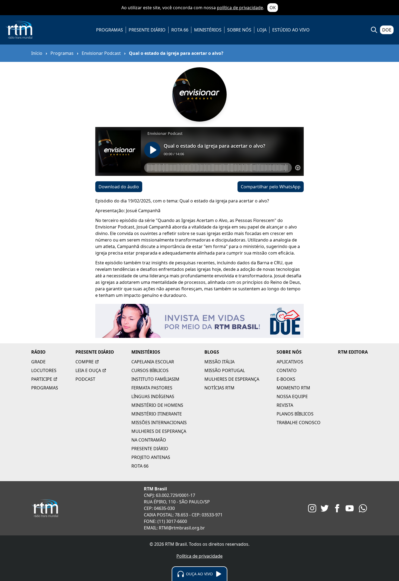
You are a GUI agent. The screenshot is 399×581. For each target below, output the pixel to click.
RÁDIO (38, 352)
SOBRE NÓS (239, 30)
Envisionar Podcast (101, 53)
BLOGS (211, 352)
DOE (386, 30)
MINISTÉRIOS (207, 30)
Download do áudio (119, 187)
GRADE (38, 362)
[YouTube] (350, 508)
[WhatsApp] (363, 508)
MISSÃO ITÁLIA (219, 362)
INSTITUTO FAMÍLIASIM (155, 379)
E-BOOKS (286, 379)
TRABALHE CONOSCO (299, 423)
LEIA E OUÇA (88, 370)
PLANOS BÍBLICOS (295, 414)
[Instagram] (312, 508)
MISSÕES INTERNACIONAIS (159, 423)
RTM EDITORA (353, 352)
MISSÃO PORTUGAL (224, 370)
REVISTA (285, 405)
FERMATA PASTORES (151, 388)
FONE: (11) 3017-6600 (165, 521)
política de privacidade (240, 8)
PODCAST (85, 379)
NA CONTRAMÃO (148, 440)
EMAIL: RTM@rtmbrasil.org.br (174, 528)
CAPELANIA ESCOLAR (152, 362)
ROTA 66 (179, 30)
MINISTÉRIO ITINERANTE (156, 414)
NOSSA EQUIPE (292, 396)
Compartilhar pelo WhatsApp (270, 187)
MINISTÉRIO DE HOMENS (157, 405)
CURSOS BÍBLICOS (150, 370)
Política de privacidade (199, 556)
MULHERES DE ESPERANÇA (158, 431)
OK (273, 8)
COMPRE (84, 362)
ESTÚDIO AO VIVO (291, 30)
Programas (62, 53)
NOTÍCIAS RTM (219, 388)
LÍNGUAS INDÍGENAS (152, 396)
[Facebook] (337, 508)
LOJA (262, 30)
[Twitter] (325, 508)
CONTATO (287, 370)
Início (36, 53)
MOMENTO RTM (293, 388)
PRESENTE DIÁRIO (147, 30)
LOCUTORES (43, 370)
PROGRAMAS (109, 30)
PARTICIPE (41, 379)
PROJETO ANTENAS (150, 457)
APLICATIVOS (290, 362)
